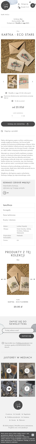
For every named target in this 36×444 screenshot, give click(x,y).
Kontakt (18, 414)
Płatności (22, 420)
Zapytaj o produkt (11, 131)
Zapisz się (26, 336)
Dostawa (26, 417)
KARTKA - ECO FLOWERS (18, 302)
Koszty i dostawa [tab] (9, 220)
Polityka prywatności (13, 417)
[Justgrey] (5, 5)
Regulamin (27, 414)
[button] (3, 81)
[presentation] (3, 279)
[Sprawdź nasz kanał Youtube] (9, 389)
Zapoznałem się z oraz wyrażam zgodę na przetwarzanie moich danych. (18, 345)
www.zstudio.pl (23, 428)
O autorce (9, 414)
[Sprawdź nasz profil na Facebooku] (9, 371)
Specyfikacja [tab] (7, 205)
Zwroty (13, 420)
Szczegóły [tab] (6, 210)
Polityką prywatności (22, 343)
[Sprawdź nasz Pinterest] (27, 389)
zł (23, 7)
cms (16, 428)
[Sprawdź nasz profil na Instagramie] (27, 371)
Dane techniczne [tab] (9, 215)
